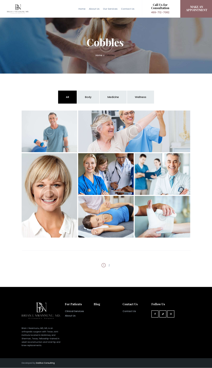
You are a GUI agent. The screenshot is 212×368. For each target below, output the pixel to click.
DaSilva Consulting (45, 363)
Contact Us (129, 311)
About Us (70, 315)
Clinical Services (74, 311)
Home (98, 55)
